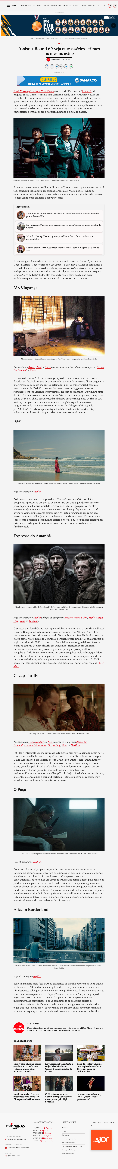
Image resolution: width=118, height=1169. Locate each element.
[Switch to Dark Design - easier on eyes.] (4, 6)
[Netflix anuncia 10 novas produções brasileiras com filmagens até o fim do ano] (27, 1083)
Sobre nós (65, 1135)
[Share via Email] (61, 66)
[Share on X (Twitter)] (52, 66)
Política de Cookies (68, 1142)
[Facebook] (6, 79)
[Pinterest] (6, 95)
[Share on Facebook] (47, 66)
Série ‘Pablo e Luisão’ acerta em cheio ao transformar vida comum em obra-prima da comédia (27, 1068)
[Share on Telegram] (66, 66)
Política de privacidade (69, 1139)
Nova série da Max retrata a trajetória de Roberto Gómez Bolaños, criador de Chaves (59, 1068)
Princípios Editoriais (69, 1150)
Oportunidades (88, 5)
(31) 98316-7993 (15, 1156)
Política (101, 5)
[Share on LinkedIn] (57, 66)
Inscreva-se (48, 1138)
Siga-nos (48, 1128)
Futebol (76, 5)
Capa (32, 39)
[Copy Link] (6, 105)
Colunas (67, 5)
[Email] (6, 100)
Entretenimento (39, 39)
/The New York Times (33, 91)
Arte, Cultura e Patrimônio (49, 5)
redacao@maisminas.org (17, 1139)
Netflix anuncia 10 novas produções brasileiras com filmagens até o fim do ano (26, 1097)
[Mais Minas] (14, 5)
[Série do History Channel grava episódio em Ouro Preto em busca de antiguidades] (91, 1053)
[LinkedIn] (6, 89)
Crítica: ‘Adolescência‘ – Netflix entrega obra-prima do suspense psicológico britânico (58, 1098)
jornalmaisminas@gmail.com (17, 1148)
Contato (64, 1131)
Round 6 (86, 91)
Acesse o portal (47, 1141)
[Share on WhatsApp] (71, 66)
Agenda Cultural (27, 5)
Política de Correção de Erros (72, 1146)
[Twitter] (6, 84)
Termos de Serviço (68, 1154)
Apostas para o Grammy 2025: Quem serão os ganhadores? (89, 1097)
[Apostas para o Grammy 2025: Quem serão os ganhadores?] (91, 1083)
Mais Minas (55, 60)
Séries (47, 39)
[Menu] (8, 5)
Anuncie (65, 1128)
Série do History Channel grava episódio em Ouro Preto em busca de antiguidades (89, 1068)
